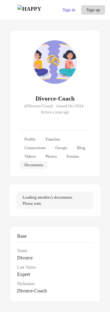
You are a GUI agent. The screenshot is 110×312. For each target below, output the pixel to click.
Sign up (93, 10)
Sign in (69, 10)
